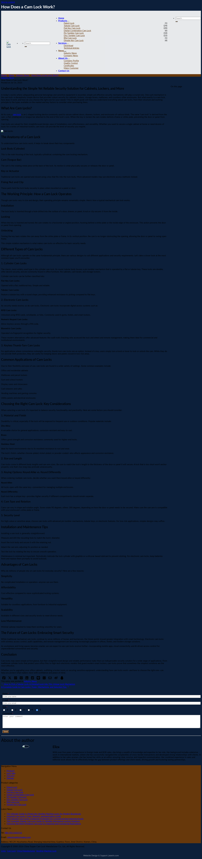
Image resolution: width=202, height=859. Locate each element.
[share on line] (38, 679)
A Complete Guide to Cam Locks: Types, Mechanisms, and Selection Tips (34, 687)
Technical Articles (71, 48)
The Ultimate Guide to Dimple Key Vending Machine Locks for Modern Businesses (44, 814)
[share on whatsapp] (44, 679)
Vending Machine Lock (46, 851)
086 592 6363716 (13, 833)
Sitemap (10, 778)
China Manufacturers (26, 851)
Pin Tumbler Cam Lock (74, 33)
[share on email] (50, 679)
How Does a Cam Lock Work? (45, 75)
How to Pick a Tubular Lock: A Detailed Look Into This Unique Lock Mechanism (39, 684)
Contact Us (63, 71)
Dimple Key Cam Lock (74, 41)
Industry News (70, 53)
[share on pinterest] (21, 679)
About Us (62, 58)
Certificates (69, 66)
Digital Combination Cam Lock (77, 31)
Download (68, 46)
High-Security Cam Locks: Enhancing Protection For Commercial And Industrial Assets (45, 819)
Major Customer (71, 68)
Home (61, 18)
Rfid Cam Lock (70, 38)
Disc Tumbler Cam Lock (74, 36)
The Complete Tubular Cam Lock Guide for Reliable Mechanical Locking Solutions (43, 821)
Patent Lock (69, 23)
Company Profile (71, 61)
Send (6, 732)
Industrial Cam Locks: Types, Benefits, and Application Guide (34, 816)
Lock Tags (11, 773)
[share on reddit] (32, 679)
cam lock (17, 115)
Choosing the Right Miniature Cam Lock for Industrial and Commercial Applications (44, 824)
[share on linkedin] (26, 679)
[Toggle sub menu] (68, 21)
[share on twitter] (9, 679)
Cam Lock (11, 851)
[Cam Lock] (9, 47)
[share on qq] (61, 679)
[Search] (26, 46)
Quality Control (71, 63)
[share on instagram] (15, 679)
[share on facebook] (3, 679)
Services (62, 43)
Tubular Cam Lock (72, 26)
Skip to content (8, 2)
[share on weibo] (56, 679)
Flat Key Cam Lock (72, 28)
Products (62, 21)
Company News (71, 56)
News (61, 51)
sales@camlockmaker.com (19, 837)
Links (3, 851)
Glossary (11, 776)
